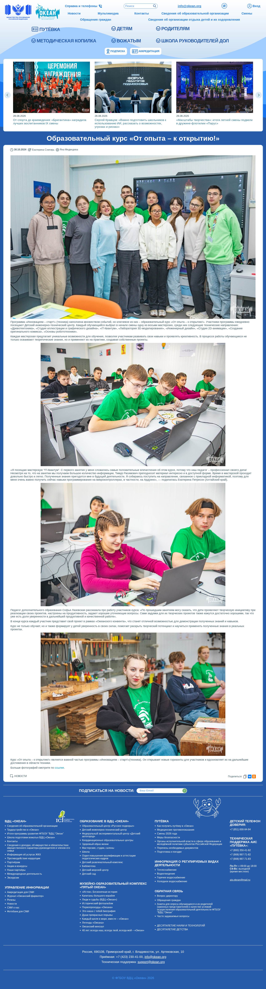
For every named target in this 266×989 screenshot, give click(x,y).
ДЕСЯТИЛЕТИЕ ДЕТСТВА (172, 929)
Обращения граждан (169, 900)
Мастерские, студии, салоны (98, 848)
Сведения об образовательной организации (32, 826)
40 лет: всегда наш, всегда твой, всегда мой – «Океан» (113, 930)
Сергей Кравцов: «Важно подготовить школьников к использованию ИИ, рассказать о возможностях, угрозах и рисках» (130, 123)
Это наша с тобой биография (98, 911)
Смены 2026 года (167, 833)
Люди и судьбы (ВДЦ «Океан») (99, 899)
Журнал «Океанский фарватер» (25, 896)
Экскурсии (13, 877)
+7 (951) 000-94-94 (240, 829)
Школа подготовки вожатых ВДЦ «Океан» (31, 837)
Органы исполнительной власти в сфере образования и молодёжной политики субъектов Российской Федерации (189, 842)
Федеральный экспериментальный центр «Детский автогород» (111, 835)
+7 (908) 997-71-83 (240, 859)
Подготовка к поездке (169, 851)
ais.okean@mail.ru (240, 880)
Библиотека (88, 866)
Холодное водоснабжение (172, 881)
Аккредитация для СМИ (20, 892)
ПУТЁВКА (49, 29)
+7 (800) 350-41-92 (240, 850)
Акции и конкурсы (17, 866)
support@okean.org (151, 962)
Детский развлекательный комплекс (102, 862)
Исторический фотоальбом (97, 903)
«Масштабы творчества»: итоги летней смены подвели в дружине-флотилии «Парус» (214, 121)
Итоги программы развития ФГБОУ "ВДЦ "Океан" (35, 833)
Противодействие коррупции (23, 858)
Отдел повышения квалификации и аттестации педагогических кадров (109, 857)
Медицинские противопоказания (175, 829)
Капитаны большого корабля (98, 895)
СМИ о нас (13, 907)
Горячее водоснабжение (171, 877)
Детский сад (89, 874)
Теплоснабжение (167, 869)
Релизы (11, 900)
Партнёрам (13, 862)
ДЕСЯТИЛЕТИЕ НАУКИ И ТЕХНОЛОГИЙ (181, 925)
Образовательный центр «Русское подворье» (108, 826)
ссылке (59, 767)
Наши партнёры (16, 870)
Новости (12, 903)
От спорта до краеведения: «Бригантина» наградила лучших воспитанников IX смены (49, 121)
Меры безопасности (168, 837)
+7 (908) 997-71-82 (240, 854)
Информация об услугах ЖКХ (24, 854)
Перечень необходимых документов (177, 848)
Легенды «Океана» (93, 922)
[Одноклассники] (254, 776)
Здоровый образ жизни (95, 844)
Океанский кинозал (93, 926)
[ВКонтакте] (250, 776)
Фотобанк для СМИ (18, 911)
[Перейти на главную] (48, 12)
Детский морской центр (95, 870)
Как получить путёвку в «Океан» (175, 826)
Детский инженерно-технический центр (104, 829)
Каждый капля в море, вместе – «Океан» (105, 918)
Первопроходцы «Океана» (97, 907)
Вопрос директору (167, 896)
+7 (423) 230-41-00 (129, 956)
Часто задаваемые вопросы (173, 916)
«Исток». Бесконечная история (99, 892)
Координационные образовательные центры (107, 840)
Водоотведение (166, 873)
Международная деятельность (24, 874)
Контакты (12, 841)
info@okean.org (189, 6)
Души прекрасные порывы (97, 915)
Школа (86, 851)
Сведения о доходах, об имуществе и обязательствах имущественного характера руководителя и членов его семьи (38, 848)
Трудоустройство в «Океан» (23, 829)
